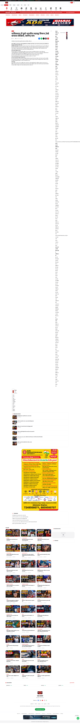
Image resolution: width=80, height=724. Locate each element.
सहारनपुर (43, 685)
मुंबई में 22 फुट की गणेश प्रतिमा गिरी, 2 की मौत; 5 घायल (19, 523)
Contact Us (43, 713)
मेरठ (42, 703)
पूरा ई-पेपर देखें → (72, 682)
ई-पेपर (71, 2)
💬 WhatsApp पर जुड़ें (40, 709)
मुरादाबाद (61, 685)
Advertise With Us (24, 713)
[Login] (74, 2)
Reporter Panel (38, 713)
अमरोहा (48, 703)
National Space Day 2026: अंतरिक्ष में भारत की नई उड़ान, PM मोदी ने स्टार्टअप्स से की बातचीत (24, 521)
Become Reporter (31, 713)
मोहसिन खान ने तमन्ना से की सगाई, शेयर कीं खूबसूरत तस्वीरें (19, 518)
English (73, 0)
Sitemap (61, 713)
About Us (18, 713)
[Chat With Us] (78, 718)
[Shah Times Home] (6, 2)
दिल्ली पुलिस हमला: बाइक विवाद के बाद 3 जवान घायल (19, 515)
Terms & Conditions (56, 713)
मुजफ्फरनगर (9, 685)
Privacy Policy (49, 713)
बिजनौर (26, 685)
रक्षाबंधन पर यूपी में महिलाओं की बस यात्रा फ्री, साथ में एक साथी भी (20, 520)
